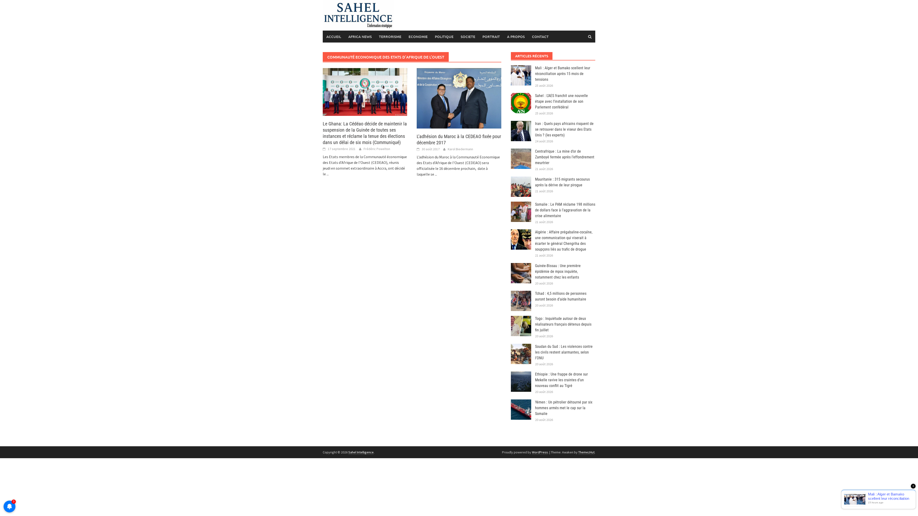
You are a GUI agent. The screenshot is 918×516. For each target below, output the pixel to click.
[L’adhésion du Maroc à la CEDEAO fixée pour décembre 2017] (459, 97)
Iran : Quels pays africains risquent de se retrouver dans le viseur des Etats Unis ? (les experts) (564, 129)
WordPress (540, 452)
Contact (540, 36)
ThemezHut (586, 452)
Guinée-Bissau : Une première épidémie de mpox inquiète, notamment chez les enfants (558, 271)
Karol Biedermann (460, 149)
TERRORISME (390, 36)
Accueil (333, 36)
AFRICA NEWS (360, 36)
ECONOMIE (418, 36)
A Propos (516, 36)
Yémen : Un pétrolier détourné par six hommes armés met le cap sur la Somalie (563, 408)
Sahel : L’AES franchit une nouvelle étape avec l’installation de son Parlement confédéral (561, 101)
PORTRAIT (491, 36)
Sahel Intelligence (361, 452)
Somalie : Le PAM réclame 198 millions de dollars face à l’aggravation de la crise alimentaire (565, 210)
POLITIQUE (444, 36)
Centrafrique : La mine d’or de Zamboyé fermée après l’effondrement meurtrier (564, 157)
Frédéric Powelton (377, 149)
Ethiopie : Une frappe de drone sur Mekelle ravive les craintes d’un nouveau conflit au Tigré (561, 380)
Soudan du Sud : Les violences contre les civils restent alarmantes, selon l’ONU (564, 352)
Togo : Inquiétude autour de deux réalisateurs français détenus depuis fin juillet (563, 324)
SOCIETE (468, 36)
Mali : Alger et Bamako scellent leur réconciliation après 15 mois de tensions (562, 74)
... (328, 174)
